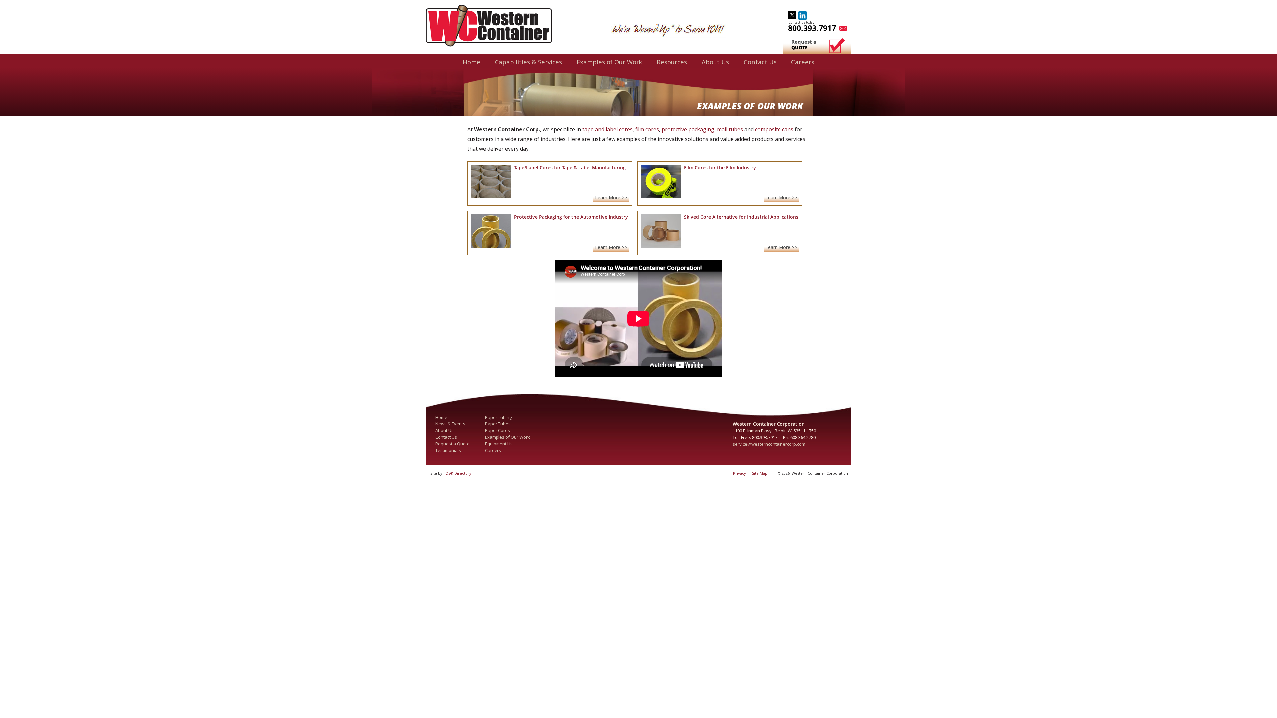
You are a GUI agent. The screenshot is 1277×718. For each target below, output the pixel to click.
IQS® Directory (457, 473)
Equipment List (499, 444)
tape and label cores (607, 129)
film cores (647, 129)
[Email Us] (841, 28)
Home (471, 62)
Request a (803, 44)
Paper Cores (497, 430)
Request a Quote (452, 444)
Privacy (739, 473)
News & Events (450, 424)
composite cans (774, 129)
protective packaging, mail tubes (702, 129)
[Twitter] (792, 13)
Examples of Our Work (609, 62)
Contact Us (760, 62)
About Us (715, 62)
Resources (672, 62)
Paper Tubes (498, 424)
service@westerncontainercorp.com (769, 444)
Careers (802, 62)
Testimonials (448, 450)
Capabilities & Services (528, 62)
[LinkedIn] (802, 13)
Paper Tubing (498, 417)
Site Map (759, 473)
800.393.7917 (812, 28)
